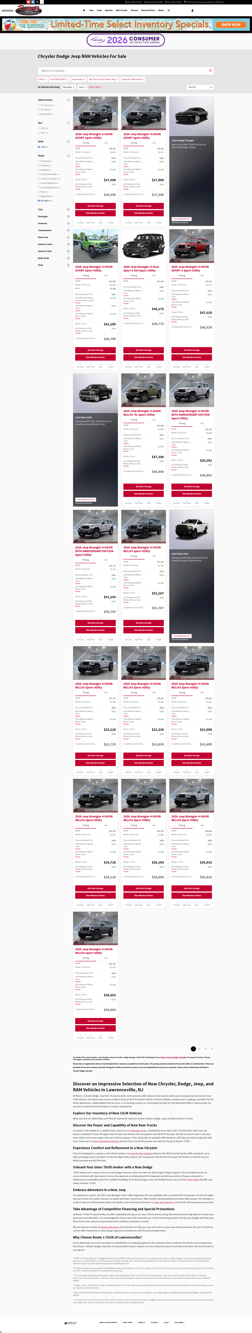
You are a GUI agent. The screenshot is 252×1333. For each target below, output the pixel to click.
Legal (166, 1322)
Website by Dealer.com (70, 1323)
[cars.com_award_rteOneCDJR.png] (126, 40)
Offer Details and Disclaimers (180, 222)
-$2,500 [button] (160, 169)
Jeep (81, 87)
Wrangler (67, 87)
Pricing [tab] (86, 143)
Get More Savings (95, 206)
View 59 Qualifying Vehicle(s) (85, 500)
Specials (109, 10)
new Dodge (193, 1179)
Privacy (141, 1322)
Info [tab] (106, 143)
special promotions (109, 1227)
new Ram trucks (138, 1130)
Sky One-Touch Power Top (103, 79)
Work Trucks (121, 10)
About (161, 10)
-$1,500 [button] (112, 298)
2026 (42, 79)
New (92, 10)
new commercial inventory (106, 1141)
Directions (127, 1322)
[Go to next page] (211, 1048)
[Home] (7, 10)
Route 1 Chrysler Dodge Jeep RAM (173, 1057)
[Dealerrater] (42, 2)
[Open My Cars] (192, 10)
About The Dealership (107, 1322)
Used (99, 10)
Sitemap (154, 1322)
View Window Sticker (95, 213)
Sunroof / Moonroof (132, 79)
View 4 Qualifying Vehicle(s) (182, 636)
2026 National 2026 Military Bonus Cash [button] (84, 186)
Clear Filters (95, 87)
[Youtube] (28, 2)
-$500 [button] (113, 161)
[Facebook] (33, 2)
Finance (134, 10)
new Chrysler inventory (141, 1153)
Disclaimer (179, 1322)
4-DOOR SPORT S (59, 79)
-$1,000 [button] (112, 169)
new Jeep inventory (164, 1202)
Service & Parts (148, 10)
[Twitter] (37, 2)
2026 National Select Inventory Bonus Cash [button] (84, 300)
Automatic (78, 79)
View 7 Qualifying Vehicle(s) (182, 219)
